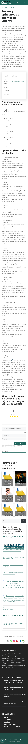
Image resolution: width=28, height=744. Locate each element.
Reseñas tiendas (9, 7)
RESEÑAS (7, 722)
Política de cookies (18, 739)
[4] (11, 446)
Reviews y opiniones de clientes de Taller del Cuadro (13, 608)
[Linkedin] (20, 641)
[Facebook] (5, 641)
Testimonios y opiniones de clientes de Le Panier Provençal (13, 600)
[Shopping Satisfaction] (6, 2)
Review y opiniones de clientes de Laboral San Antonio (13, 573)
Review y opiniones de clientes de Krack (13, 616)
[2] (5, 446)
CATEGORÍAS (8, 719)
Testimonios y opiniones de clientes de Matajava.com (13, 557)
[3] (8, 446)
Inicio (3, 7)
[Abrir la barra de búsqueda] (18, 2)
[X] (8, 641)
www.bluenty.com (18, 81)
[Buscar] (23, 521)
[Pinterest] (17, 641)
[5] (14, 446)
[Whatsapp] (11, 641)
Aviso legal (8, 739)
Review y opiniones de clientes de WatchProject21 (13, 537)
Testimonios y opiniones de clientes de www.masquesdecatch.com (13, 550)
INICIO (6, 717)
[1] (2, 446)
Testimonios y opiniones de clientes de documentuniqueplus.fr (13, 588)
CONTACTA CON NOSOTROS (13, 727)
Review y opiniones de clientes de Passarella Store (13, 623)
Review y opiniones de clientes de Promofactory (13, 565)
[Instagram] (14, 641)
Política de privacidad (14, 741)
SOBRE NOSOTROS (10, 724)
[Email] (23, 641)
